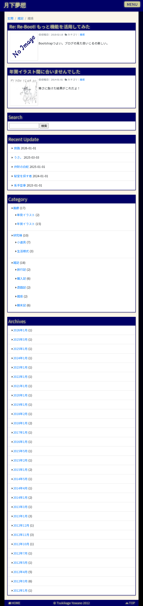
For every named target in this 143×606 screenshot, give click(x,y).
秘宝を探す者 (23, 176)
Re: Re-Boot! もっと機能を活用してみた (49, 26)
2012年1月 (20, 590)
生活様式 (23, 251)
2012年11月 (21, 534)
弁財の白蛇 (21, 166)
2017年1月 (20, 432)
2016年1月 (20, 441)
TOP (132, 603)
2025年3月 (20, 339)
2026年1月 (20, 330)
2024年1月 (20, 358)
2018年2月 (20, 413)
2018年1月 (20, 423)
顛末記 (21, 305)
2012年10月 (21, 544)
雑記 (16, 262)
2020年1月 (20, 395)
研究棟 (17, 235)
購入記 (21, 278)
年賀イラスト (26, 223)
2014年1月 (20, 497)
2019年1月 (20, 404)
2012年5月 (20, 562)
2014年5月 (20, 479)
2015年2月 (20, 460)
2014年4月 (20, 488)
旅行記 (21, 269)
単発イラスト (26, 215)
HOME (16, 603)
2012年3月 (20, 581)
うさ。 (18, 157)
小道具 (21, 242)
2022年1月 (20, 376)
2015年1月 (20, 469)
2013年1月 (20, 516)
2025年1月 (20, 348)
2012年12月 (21, 525)
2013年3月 (20, 506)
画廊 (16, 208)
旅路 (17, 148)
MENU (132, 4)
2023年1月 (20, 367)
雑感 (82, 34)
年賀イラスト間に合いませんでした (44, 71)
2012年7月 (20, 553)
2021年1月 (20, 386)
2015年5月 (20, 451)
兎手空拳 (20, 185)
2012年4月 (20, 572)
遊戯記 (21, 287)
